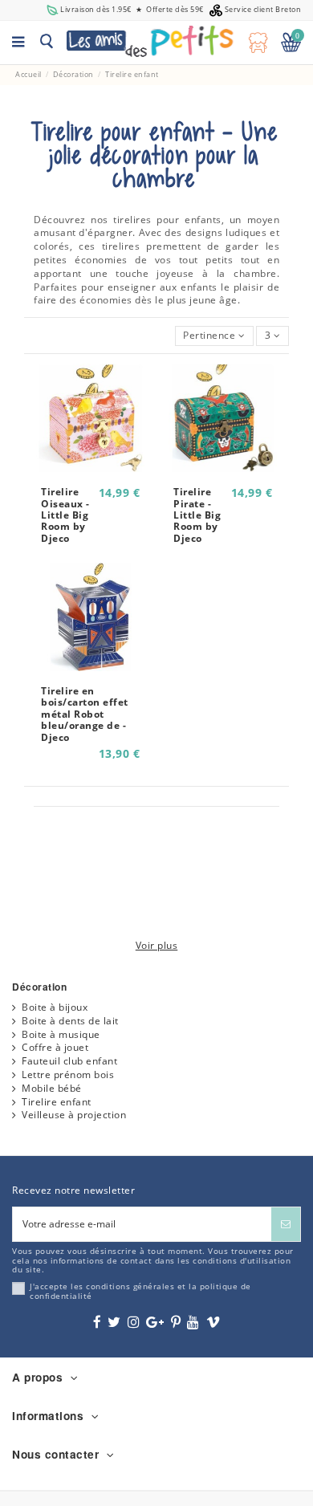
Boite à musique (61, 1034)
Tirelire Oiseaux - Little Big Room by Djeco (65, 515)
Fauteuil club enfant (69, 1061)
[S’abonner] (285, 1224)
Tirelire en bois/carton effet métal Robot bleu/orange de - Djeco (84, 714)
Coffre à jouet (55, 1047)
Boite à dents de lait (70, 1021)
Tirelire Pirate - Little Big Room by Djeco (197, 515)
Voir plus (157, 945)
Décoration (39, 986)
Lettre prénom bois (68, 1074)
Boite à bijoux (54, 1007)
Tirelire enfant (56, 1102)
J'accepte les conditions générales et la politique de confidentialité (140, 1291)
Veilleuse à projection (74, 1115)
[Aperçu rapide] (90, 467)
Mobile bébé (52, 1088)
